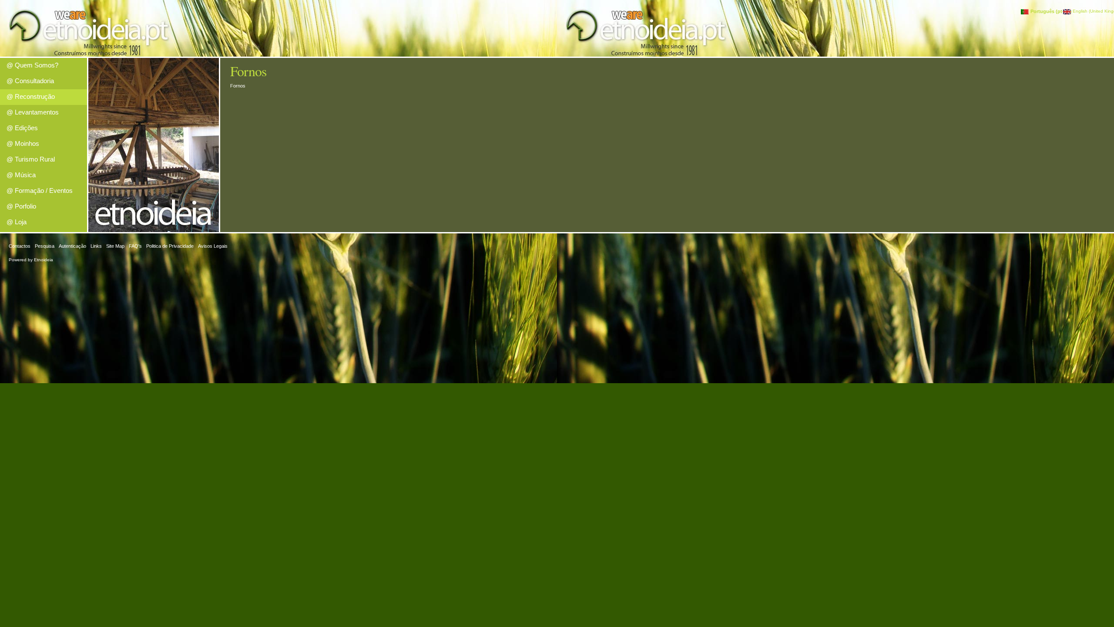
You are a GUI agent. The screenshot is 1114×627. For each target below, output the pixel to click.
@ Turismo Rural (31, 159)
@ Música (21, 175)
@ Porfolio (21, 206)
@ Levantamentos (33, 112)
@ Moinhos (23, 143)
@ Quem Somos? (32, 65)
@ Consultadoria (30, 80)
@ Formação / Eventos (40, 190)
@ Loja (17, 222)
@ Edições (22, 127)
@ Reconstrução (31, 96)
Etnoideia (43, 259)
